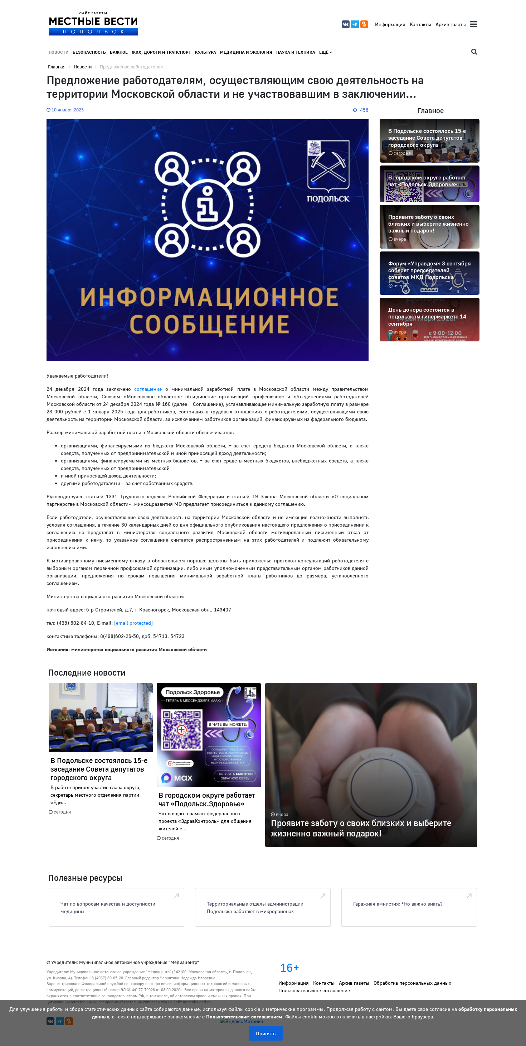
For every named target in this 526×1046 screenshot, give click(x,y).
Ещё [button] (324, 52)
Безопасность (89, 52)
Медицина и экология (246, 52)
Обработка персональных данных (412, 983)
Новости (59, 52)
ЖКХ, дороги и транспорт (161, 52)
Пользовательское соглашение (314, 990)
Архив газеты (450, 24)
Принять (266, 1033)
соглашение (148, 389)
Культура (205, 52)
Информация (390, 24)
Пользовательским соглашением (244, 1016)
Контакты (420, 24)
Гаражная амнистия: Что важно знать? (398, 904)
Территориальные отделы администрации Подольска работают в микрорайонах (255, 907)
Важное (119, 52)
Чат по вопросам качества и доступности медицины (107, 907)
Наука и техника (295, 52)
